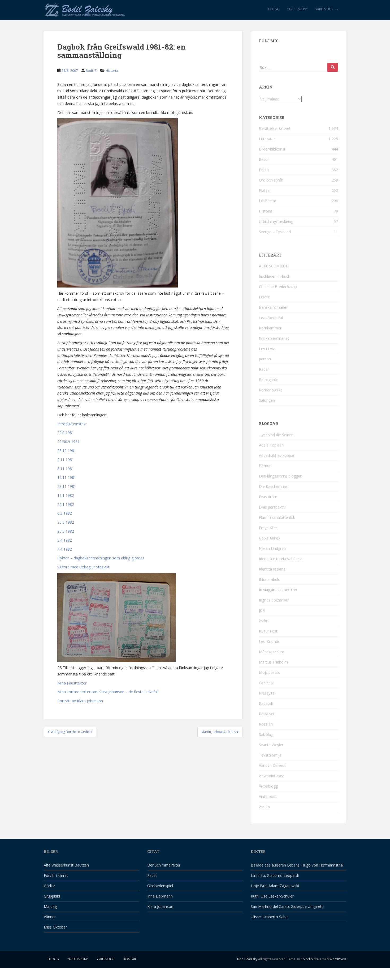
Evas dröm (268, 496)
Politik (264, 169)
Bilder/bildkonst (272, 149)
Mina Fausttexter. (72, 683)
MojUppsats (269, 672)
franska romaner (273, 307)
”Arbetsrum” (297, 9)
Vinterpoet (268, 796)
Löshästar (267, 200)
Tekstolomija (270, 755)
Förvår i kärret (56, 875)
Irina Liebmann (160, 896)
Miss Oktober (55, 927)
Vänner (50, 916)
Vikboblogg (268, 786)
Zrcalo (264, 806)
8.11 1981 (65, 468)
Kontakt (130, 959)
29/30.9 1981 (68, 441)
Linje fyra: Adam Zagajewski (275, 885)
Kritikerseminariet (274, 338)
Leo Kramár (269, 641)
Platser (265, 190)
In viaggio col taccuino (278, 589)
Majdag (50, 906)
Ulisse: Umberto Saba (269, 916)
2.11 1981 (65, 459)
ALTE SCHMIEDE (273, 265)
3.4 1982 (64, 540)
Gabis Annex (269, 538)
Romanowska (271, 389)
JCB (262, 610)
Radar (264, 369)
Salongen (267, 400)
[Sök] (332, 67)
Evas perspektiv (272, 507)
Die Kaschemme (273, 486)
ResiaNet (267, 713)
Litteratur (267, 138)
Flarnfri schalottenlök (277, 517)
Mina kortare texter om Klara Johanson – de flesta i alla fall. (108, 691)
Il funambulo (269, 579)
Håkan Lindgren (272, 548)
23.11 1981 (66, 486)
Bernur (265, 465)
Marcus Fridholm (273, 662)
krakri (263, 620)
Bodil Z (91, 70)
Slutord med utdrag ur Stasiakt (83, 566)
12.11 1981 (66, 477)
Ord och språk (271, 180)
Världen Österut (272, 765)
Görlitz (49, 885)
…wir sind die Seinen (276, 434)
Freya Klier (268, 527)
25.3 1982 (65, 531)
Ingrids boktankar (274, 600)
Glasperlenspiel (160, 885)
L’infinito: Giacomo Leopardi (275, 875)
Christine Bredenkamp (278, 286)
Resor (264, 159)
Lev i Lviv (267, 348)
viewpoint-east (271, 775)
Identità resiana (272, 569)
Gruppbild (52, 896)
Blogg (273, 9)
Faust (152, 875)
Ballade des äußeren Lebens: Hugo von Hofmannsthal (297, 865)
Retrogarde (268, 379)
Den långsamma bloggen (280, 476)
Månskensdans (272, 651)
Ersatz (264, 296)
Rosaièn (266, 724)
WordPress (338, 959)
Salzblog (266, 734)
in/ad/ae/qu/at (271, 317)
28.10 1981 (66, 450)
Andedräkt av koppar (276, 455)
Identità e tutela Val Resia (280, 558)
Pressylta (267, 693)
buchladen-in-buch (274, 276)
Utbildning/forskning (276, 221)
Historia (112, 70)
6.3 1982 (64, 513)
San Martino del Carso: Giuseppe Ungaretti (287, 906)
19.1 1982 (65, 495)
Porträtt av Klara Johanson (80, 700)
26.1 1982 (65, 504)
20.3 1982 (65, 522)
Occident (266, 682)
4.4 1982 (64, 549)
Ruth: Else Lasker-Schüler (272, 896)
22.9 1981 (65, 432)
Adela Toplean (271, 445)
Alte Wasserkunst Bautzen (66, 865)
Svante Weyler (271, 744)
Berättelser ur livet (275, 128)
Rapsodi (266, 703)
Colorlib (307, 959)
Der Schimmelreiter (163, 865)
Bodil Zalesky (247, 959)
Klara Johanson (160, 906)
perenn (265, 358)
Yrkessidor (324, 9)
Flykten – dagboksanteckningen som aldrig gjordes (100, 557)
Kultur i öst (268, 631)
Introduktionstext (72, 423)
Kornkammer (270, 327)
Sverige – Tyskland (275, 231)
